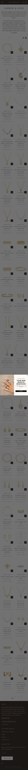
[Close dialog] (27, 375)
